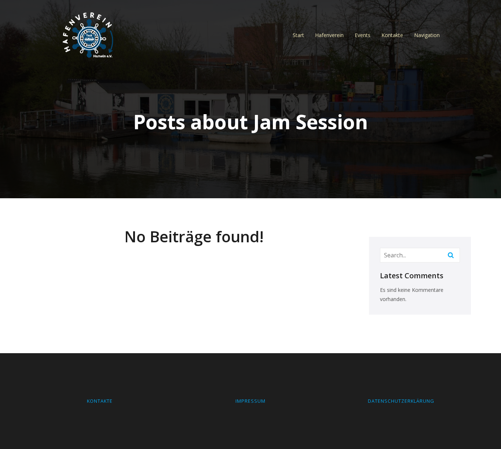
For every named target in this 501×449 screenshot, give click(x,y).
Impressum (250, 401)
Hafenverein (329, 35)
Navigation (427, 35)
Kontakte (392, 35)
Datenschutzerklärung (401, 401)
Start (298, 35)
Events (362, 35)
